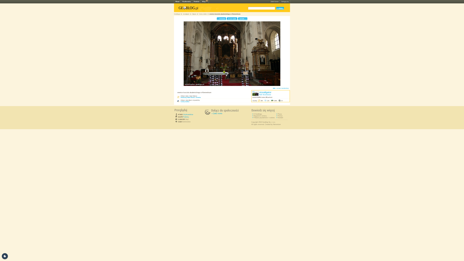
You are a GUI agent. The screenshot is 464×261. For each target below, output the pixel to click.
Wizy (204, 1)
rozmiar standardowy (282, 88)
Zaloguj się (285, 1)
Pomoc (280, 116)
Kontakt (280, 118)
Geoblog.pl (177, 14)
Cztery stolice (203, 14)
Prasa (280, 114)
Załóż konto (275, 1)
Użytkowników (188, 114)
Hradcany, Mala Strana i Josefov (191, 97)
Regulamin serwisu (260, 116)
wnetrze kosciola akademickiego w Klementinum (224, 14)
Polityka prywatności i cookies (264, 118)
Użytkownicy (186, 1)
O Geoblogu (258, 114)
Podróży (186, 117)
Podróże (196, 1)
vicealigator (186, 14)
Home (177, 1)
